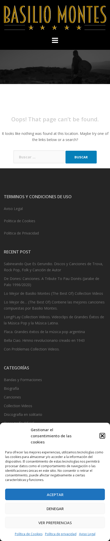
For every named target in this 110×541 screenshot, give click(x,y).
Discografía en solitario (23, 414)
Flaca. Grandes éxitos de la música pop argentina (44, 331)
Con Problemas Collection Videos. (32, 349)
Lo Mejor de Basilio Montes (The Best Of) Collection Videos (53, 293)
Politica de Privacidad (21, 233)
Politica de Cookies (19, 220)
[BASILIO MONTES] (55, 19)
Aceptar (55, 494)
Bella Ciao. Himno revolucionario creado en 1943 (44, 340)
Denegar (55, 508)
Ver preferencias (55, 522)
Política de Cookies (28, 534)
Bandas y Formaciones (23, 379)
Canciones (12, 397)
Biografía (11, 388)
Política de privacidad (60, 534)
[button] (102, 435)
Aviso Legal (87, 534)
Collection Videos (18, 405)
